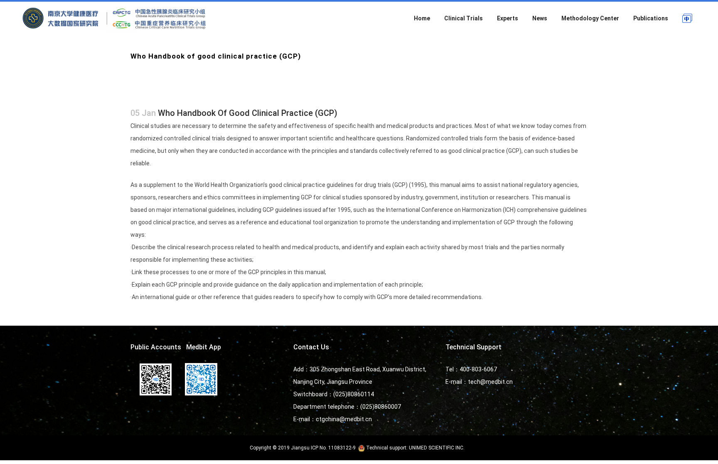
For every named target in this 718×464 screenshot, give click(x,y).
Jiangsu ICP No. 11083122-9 (323, 448)
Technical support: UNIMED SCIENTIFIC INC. (415, 448)
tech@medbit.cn (490, 381)
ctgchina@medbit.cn (344, 419)
